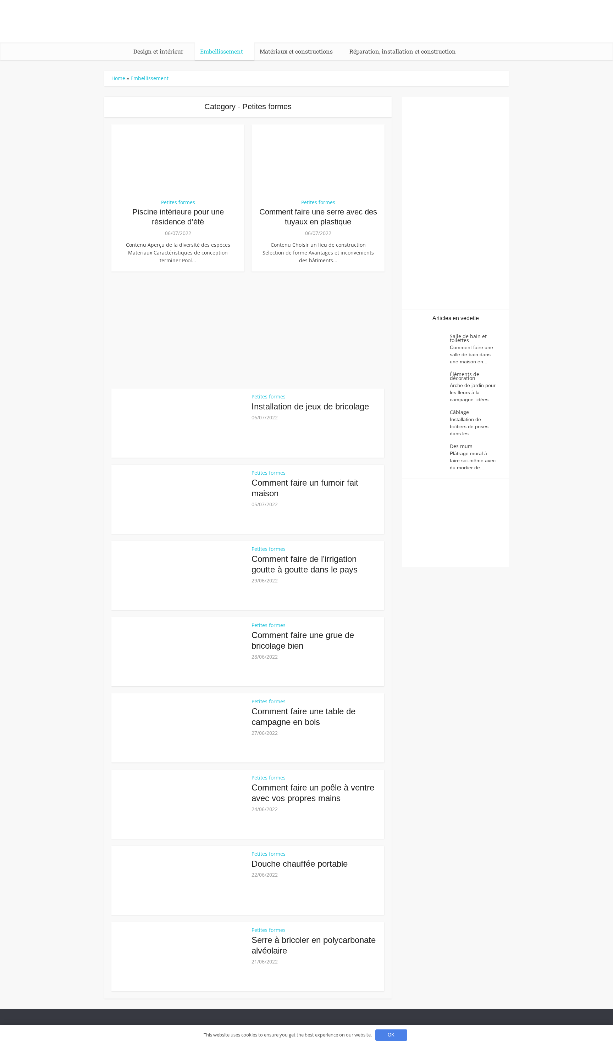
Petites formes (178, 202)
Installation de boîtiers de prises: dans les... (470, 426)
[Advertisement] (248, 328)
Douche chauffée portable (300, 863)
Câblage (459, 412)
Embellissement (221, 51)
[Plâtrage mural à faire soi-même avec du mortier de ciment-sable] (429, 456)
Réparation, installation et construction (402, 51)
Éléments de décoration (464, 376)
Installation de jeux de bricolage (310, 406)
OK (391, 1035)
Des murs (461, 446)
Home (118, 78)
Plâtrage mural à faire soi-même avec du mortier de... (473, 460)
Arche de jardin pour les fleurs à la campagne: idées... (473, 392)
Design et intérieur (158, 51)
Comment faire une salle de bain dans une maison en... (471, 354)
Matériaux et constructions (296, 51)
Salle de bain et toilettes (468, 338)
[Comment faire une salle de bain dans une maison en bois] (429, 346)
